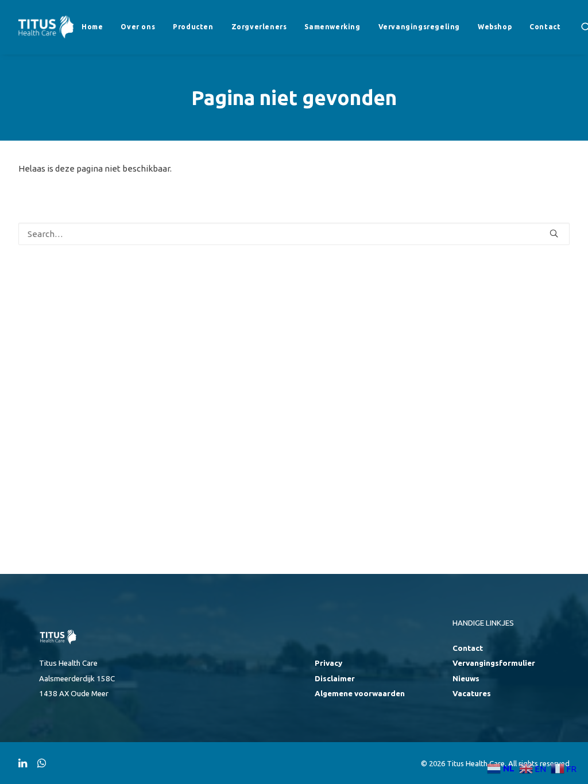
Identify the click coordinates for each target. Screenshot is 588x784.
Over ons (138, 26)
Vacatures (471, 693)
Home (92, 26)
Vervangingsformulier (493, 663)
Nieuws (465, 678)
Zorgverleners (259, 26)
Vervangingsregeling (419, 26)
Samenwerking (332, 26)
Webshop (495, 26)
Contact (544, 26)
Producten (193, 26)
